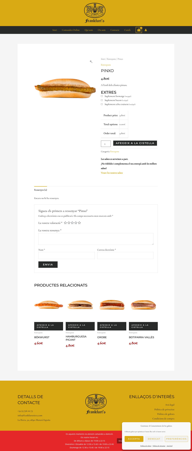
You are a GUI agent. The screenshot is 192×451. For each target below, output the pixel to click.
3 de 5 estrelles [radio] (72, 222)
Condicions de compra (163, 418)
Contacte (114, 29)
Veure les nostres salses (112, 172)
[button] (91, 61)
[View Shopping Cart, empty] (139, 30)
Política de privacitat (159, 446)
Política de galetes (145, 446)
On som (102, 29)
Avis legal (169, 446)
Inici (55, 29)
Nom (41, 249)
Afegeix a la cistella (135, 143)
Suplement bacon (116, 100)
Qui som (89, 29)
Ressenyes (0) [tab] (40, 189)
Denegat (154, 439)
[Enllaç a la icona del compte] (146, 30)
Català (127, 29)
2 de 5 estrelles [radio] (68, 222)
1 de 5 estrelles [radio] (65, 222)
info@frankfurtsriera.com (30, 415)
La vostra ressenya (49, 230)
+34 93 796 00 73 (25, 410)
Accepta (134, 439)
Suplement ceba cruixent (120, 104)
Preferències (176, 439)
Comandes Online (71, 29)
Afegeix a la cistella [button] (45, 326)
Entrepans (111, 59)
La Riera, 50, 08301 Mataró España (34, 419)
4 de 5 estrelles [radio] (75, 222)
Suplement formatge (118, 96)
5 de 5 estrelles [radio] (79, 222)
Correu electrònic (106, 249)
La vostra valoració (50, 223)
